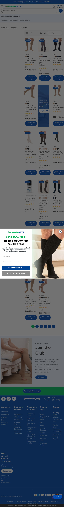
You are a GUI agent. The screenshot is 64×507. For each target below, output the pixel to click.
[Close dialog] (60, 231)
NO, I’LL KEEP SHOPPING (15, 273)
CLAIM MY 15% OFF (16, 267)
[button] (57, 497)
